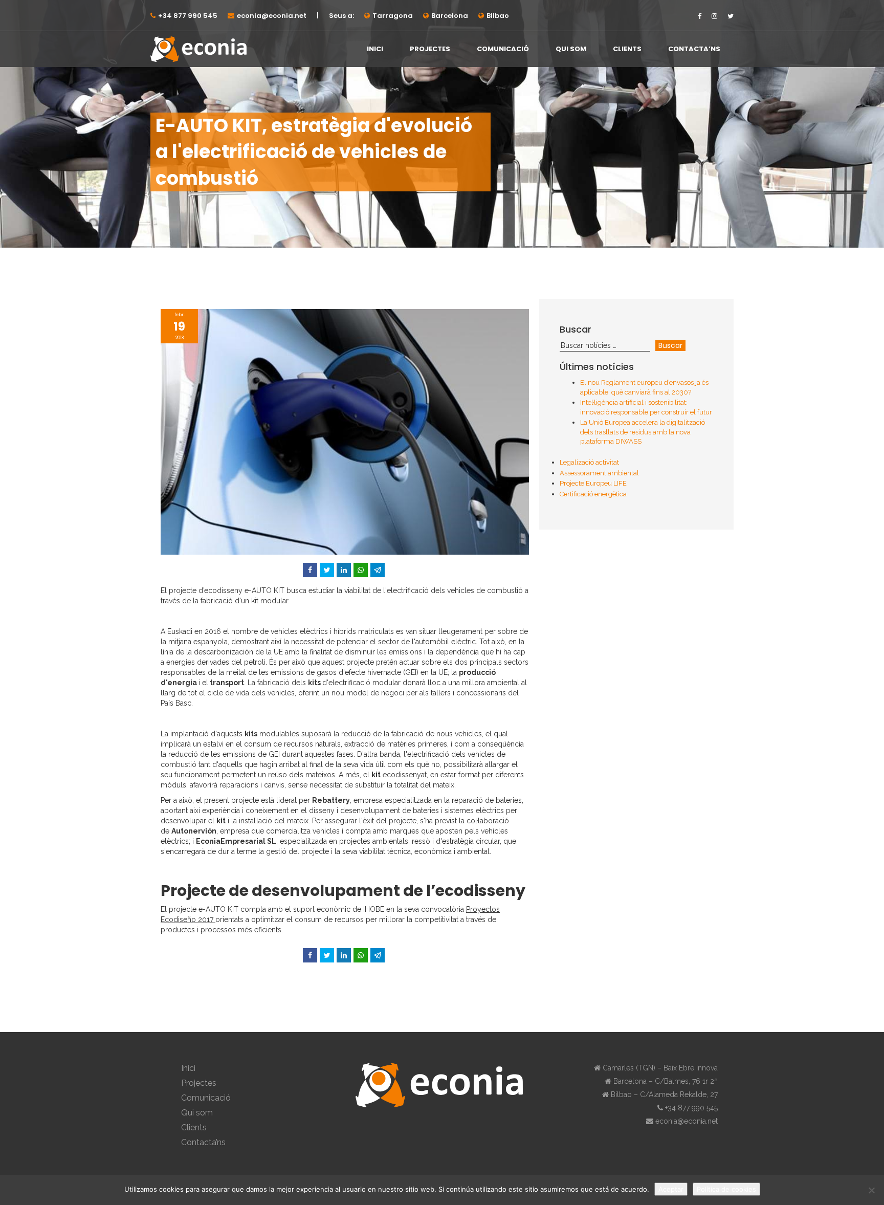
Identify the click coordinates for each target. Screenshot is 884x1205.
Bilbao (498, 15)
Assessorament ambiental (599, 473)
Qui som (571, 49)
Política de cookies (726, 1189)
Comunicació (503, 49)
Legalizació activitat (589, 462)
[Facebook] (310, 570)
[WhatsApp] (360, 570)
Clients (627, 49)
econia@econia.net (271, 15)
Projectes (430, 49)
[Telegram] (377, 570)
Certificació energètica (593, 494)
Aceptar (670, 1189)
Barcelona (449, 15)
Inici (375, 49)
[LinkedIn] (344, 570)
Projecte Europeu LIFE (593, 483)
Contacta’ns (694, 49)
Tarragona (392, 15)
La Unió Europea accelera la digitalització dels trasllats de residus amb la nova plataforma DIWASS (642, 432)
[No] (871, 1190)
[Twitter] (327, 570)
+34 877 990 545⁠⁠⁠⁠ (187, 15)
